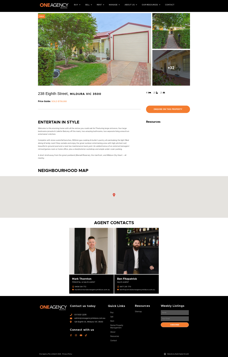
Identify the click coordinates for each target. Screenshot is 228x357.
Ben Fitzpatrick (127, 279)
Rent (99, 5)
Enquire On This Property (168, 109)
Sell (87, 5)
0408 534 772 (80, 287)
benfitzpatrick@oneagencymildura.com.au (137, 290)
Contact (169, 5)
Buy (76, 5)
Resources (114, 336)
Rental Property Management (116, 326)
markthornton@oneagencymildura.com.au (92, 290)
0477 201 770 (125, 287)
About (112, 332)
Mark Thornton (81, 279)
